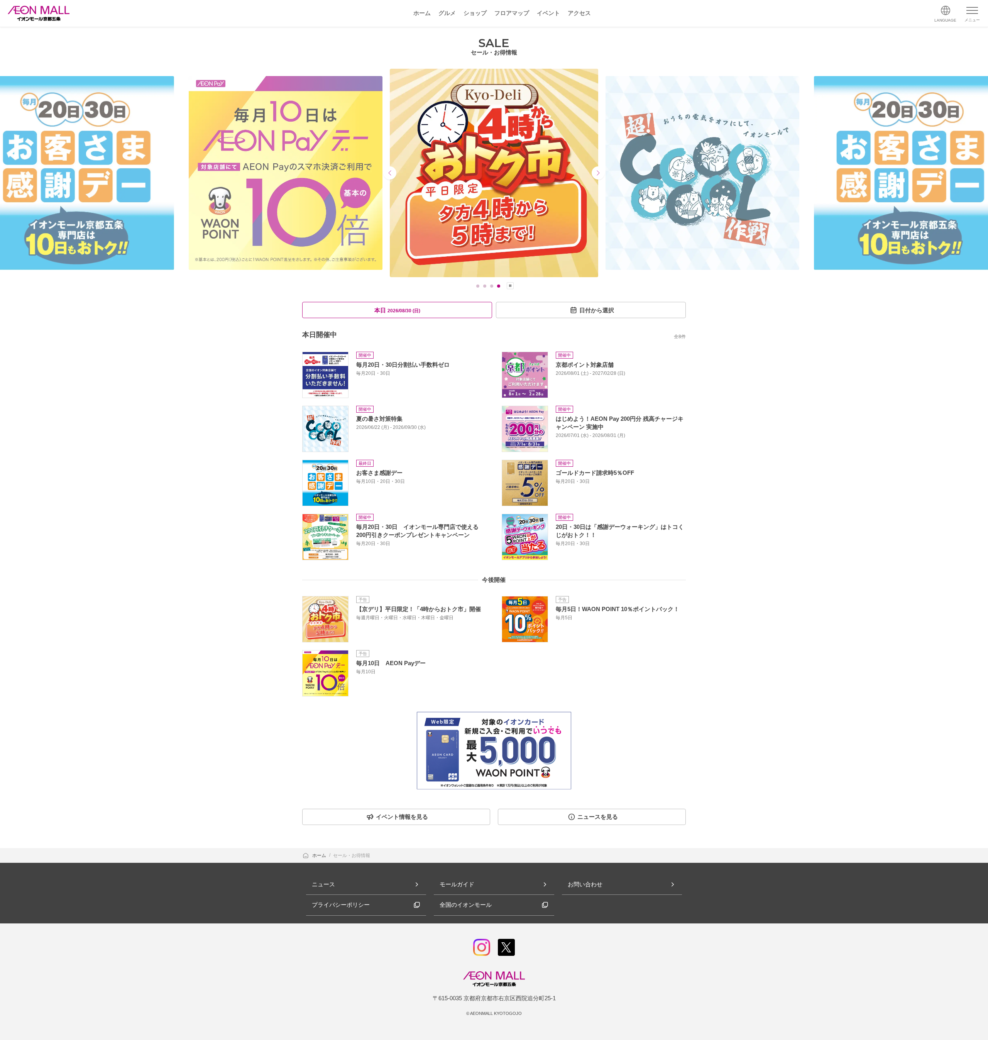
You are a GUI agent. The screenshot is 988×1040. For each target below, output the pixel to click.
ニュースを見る (597, 816)
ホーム (319, 855)
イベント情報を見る (402, 816)
